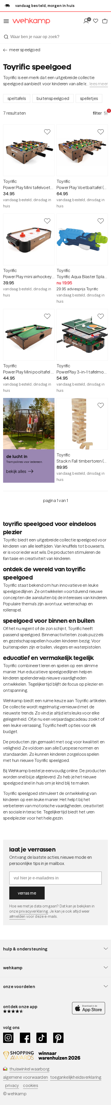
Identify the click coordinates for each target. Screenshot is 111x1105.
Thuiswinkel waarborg (29, 1069)
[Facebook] (25, 1038)
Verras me (27, 893)
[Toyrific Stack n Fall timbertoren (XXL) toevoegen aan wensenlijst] (101, 405)
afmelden (17, 916)
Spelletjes (89, 98)
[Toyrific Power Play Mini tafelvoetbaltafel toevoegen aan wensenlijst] (47, 131)
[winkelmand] (105, 21)
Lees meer (99, 83)
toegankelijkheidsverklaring (75, 1077)
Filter (100, 113)
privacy (12, 1085)
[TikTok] (41, 1038)
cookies (30, 1085)
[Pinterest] (58, 1038)
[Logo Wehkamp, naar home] (29, 21)
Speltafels (16, 98)
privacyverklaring (33, 911)
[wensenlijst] (97, 21)
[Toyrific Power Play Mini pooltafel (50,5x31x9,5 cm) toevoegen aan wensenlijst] (47, 316)
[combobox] (55, 36)
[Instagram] (8, 1038)
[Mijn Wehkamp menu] (87, 21)
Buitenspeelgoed (53, 98)
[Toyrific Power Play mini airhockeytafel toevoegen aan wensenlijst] (47, 221)
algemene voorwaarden (25, 1077)
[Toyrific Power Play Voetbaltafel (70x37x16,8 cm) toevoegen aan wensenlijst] (101, 131)
